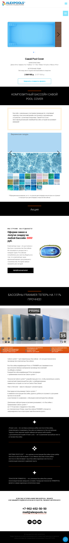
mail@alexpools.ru (34, 512)
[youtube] (39, 522)
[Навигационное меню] (66, 3)
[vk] (29, 522)
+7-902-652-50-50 (35, 508)
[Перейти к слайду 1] (33, 52)
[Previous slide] (10, 153)
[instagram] (34, 522)
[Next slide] (58, 153)
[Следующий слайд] (58, 34)
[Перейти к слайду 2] (35, 52)
